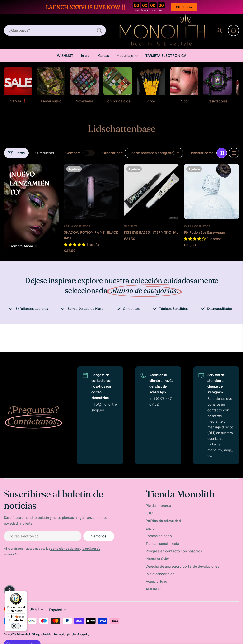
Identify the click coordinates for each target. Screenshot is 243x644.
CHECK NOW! (184, 7)
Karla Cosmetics (77, 226)
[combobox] (55, 30)
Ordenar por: (112, 153)
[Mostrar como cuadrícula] (221, 153)
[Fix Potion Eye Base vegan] (211, 191)
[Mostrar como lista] (234, 153)
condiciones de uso (65, 549)
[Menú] (24, 593)
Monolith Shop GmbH (34, 634)
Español (55, 610)
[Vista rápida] (112, 174)
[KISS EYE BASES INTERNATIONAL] (151, 191)
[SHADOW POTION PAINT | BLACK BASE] (91, 191)
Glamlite (130, 226)
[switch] (16, 626)
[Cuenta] (219, 30)
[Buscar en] (99, 30)
